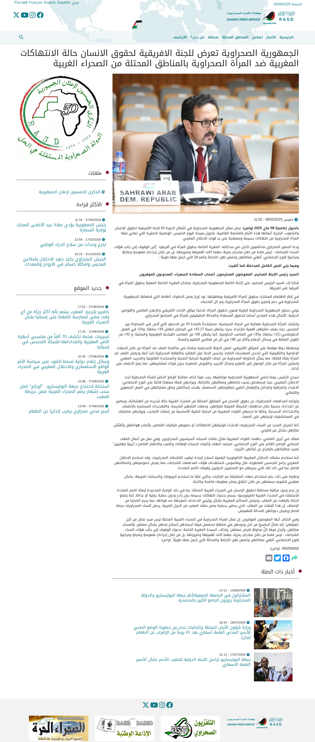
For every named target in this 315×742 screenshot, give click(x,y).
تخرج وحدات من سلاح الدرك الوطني (73, 244)
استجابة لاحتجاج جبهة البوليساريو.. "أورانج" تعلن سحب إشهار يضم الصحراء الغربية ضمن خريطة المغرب (64, 391)
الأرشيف (180, 37)
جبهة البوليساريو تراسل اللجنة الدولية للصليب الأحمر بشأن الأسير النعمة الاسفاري (193, 661)
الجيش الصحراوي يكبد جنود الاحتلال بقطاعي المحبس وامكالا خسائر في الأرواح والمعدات (64, 261)
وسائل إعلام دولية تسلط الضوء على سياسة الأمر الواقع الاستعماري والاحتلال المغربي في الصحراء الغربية (63, 366)
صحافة (213, 37)
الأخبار (271, 37)
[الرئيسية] (262, 17)
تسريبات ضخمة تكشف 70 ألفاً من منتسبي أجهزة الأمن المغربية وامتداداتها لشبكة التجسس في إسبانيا (63, 341)
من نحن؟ (197, 37)
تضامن (257, 37)
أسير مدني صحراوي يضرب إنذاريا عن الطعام (69, 411)
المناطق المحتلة (235, 37)
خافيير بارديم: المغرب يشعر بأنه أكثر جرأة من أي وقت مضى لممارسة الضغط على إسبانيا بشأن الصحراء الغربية (64, 317)
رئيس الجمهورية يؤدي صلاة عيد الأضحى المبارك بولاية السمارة (61, 227)
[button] (21, 37)
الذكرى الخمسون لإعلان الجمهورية (69, 192)
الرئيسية (286, 37)
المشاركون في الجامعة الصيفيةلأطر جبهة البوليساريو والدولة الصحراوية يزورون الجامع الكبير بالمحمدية (196, 597)
